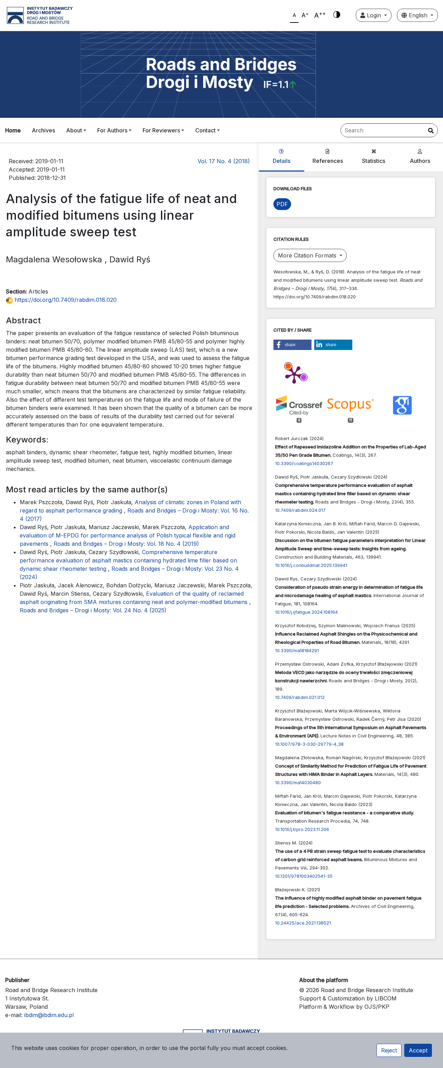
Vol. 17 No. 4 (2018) (224, 161)
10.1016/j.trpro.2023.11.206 (302, 829)
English (418, 15)
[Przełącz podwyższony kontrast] (336, 15)
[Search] (431, 130)
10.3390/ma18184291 (297, 650)
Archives (43, 130)
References (328, 160)
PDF (282, 204)
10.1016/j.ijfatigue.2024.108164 (306, 612)
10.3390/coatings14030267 (304, 463)
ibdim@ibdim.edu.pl (49, 1015)
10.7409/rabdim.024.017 (300, 510)
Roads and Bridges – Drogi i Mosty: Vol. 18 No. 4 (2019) (126, 543)
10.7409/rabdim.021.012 (300, 697)
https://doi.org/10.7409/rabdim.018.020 (65, 299)
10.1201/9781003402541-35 (304, 876)
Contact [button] (205, 130)
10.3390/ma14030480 (298, 782)
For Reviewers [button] (161, 130)
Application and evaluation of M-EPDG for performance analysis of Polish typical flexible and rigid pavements (127, 535)
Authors (420, 160)
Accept (418, 1050)
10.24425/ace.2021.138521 (303, 923)
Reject (389, 1050)
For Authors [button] (112, 130)
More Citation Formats (308, 255)
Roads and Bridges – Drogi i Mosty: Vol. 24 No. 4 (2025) (93, 610)
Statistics (373, 160)
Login (374, 15)
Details (281, 160)
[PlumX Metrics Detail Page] (294, 374)
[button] (292, 345)
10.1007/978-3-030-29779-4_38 (309, 744)
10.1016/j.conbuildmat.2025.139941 (311, 565)
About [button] (74, 130)
